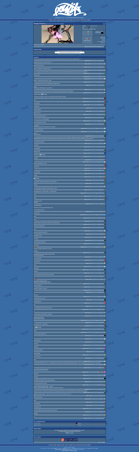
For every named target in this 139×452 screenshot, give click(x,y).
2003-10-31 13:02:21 (93, 98)
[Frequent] (105, 378)
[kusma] (105, 189)
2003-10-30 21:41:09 (94, 67)
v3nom (102, 303)
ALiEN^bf (102, 227)
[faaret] (105, 260)
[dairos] (105, 143)
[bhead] (105, 78)
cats (103, 85)
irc (97, 448)
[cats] (105, 85)
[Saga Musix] (105, 329)
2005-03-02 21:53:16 (95, 176)
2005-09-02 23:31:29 (94, 224)
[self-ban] (102, 252)
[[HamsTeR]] (105, 309)
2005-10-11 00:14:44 (95, 230)
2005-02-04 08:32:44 (94, 170)
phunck (62, 17)
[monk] (105, 276)
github (82, 449)
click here (71, 432)
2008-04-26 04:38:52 (93, 309)
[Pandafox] (105, 375)
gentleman (101, 269)
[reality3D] (105, 114)
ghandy (102, 146)
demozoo (103, 38)
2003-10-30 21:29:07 (95, 60)
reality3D (102, 114)
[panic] (105, 312)
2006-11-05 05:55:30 (93, 269)
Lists (74, 19)
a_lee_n (102, 73)
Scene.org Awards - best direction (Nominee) (98, 34)
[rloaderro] (105, 408)
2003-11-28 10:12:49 (93, 120)
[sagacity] (105, 92)
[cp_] (105, 279)
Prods (54, 19)
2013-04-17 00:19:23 (93, 385)
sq (103, 299)
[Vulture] (105, 150)
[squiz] (105, 342)
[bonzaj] (105, 176)
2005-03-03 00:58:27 (96, 180)
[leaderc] (105, 170)
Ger (103, 263)
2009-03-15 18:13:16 (96, 351)
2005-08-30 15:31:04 (94, 218)
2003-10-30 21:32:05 (95, 63)
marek (102, 168)
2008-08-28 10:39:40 (95, 325)
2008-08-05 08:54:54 (95, 316)
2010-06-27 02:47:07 (94, 361)
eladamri (102, 345)
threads (80, 53)
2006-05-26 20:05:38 (94, 243)
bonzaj (102, 176)
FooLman (102, 98)
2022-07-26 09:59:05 (96, 405)
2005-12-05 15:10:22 (95, 237)
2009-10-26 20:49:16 (93, 354)
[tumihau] (105, 153)
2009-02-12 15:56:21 (94, 345)
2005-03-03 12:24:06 (95, 189)
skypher (102, 67)
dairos (102, 143)
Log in (50, 19)
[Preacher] (105, 120)
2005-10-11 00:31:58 (96, 234)
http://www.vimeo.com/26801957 (41, 370)
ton (103, 292)
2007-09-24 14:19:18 (94, 287)
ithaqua (102, 243)
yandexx (102, 290)
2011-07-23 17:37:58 (92, 372)
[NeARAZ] (105, 218)
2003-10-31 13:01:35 (94, 92)
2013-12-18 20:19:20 (95, 389)
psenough (102, 161)
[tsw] (105, 136)
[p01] (105, 180)
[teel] (105, 111)
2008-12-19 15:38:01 (95, 338)
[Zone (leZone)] (105, 128)
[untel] (105, 335)
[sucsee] (105, 287)
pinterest (69, 53)
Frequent (102, 378)
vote (66, 17)
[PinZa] (105, 140)
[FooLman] (105, 98)
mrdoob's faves (37, 423)
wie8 (103, 240)
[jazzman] (105, 76)
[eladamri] (105, 345)
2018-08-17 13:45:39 (95, 399)
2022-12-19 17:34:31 (95, 411)
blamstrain (101, 354)
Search (78, 19)
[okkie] (105, 325)
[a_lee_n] (105, 73)
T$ (103, 351)
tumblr (73, 53)
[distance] (105, 392)
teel (103, 111)
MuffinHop (102, 385)
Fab (103, 402)
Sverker (102, 273)
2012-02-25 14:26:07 (95, 381)
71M (103, 358)
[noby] (105, 399)
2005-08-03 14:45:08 (96, 211)
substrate (102, 283)
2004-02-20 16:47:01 (91, 131)
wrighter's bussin (37, 425)
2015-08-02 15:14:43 (94, 392)
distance (102, 392)
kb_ (103, 306)
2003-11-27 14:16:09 (94, 114)
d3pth (103, 364)
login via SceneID (72, 440)
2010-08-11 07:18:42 (95, 364)
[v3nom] (105, 303)
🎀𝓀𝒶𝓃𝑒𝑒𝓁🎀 (101, 372)
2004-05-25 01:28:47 (94, 153)
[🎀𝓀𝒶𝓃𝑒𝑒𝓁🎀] (105, 372)
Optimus (102, 104)
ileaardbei (102, 101)
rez (103, 211)
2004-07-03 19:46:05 (95, 165)
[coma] (105, 124)
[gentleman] (105, 269)
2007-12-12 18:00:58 (96, 292)
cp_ (103, 279)
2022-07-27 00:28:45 (93, 408)
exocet (102, 199)
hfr (103, 405)
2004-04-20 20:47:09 (95, 140)
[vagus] (105, 117)
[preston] (105, 367)
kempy (102, 173)
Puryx (103, 381)
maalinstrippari (100, 193)
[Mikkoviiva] (105, 348)
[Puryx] (105, 381)
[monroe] (105, 266)
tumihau (102, 153)
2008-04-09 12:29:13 (95, 303)
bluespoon (38, 44)
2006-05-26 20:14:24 (91, 247)
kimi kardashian (100, 214)
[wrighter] (105, 418)
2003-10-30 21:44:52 (95, 70)
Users (66, 19)
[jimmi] (105, 411)
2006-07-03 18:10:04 (95, 257)
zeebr (103, 237)
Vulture (102, 150)
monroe (102, 266)
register (104, 442)
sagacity (102, 92)
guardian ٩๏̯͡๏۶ (101, 247)
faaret (103, 260)
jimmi (103, 411)
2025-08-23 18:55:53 (94, 418)
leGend (102, 361)
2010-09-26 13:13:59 (94, 367)
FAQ (85, 19)
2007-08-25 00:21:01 (96, 279)
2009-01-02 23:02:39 (95, 342)
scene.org (69, 448)
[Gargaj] (105, 70)
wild (90, 27)
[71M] (105, 358)
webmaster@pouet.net (75, 449)
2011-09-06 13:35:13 (93, 375)
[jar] (105, 108)
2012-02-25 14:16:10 (94, 378)
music (104, 39)
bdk (103, 203)
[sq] (105, 299)
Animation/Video (93, 26)
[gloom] (105, 63)
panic (103, 312)
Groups (58, 19)
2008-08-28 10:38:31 (96, 322)
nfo (104, 23)
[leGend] (105, 361)
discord (93, 448)
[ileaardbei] (105, 101)
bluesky (76, 53)
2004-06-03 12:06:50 (94, 156)
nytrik (103, 186)
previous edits (70, 433)
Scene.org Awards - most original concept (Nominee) (100, 34)
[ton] (105, 292)
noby (103, 399)
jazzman (102, 76)
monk (103, 276)
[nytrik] (105, 186)
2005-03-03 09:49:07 (95, 186)
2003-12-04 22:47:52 (95, 124)
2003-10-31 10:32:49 (94, 82)
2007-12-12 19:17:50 (94, 296)
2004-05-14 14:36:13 (94, 146)
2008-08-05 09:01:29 (91, 320)
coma (103, 124)
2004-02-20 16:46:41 (91, 128)
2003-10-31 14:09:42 (94, 104)
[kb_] (105, 306)
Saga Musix (101, 329)
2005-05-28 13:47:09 (96, 203)
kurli (103, 322)
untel (103, 335)
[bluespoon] (35, 44)
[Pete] (105, 159)
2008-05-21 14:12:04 (95, 312)
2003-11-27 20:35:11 (95, 117)
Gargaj (102, 70)
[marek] (105, 168)
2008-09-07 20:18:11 (92, 329)
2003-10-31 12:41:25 (95, 89)
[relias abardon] (105, 332)
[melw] (104, 46)
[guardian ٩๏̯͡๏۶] (105, 247)
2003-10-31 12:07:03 (96, 85)
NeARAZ (102, 218)
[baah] (105, 389)
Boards (70, 19)
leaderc (102, 170)
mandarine (59, 448)
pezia (103, 316)
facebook (63, 53)
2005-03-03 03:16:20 (96, 183)
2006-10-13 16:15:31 (96, 263)
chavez (102, 196)
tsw (103, 136)
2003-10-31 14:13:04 (96, 108)
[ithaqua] (105, 243)
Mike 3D (102, 156)
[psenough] (105, 161)
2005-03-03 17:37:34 (91, 193)
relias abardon (101, 332)
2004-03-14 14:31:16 (96, 136)
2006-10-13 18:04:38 (94, 266)
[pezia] (105, 316)
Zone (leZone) (101, 128)
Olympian (102, 415)
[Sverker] (105, 273)
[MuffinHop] (105, 385)
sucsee (102, 287)
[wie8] (105, 240)
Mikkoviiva (101, 348)
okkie (103, 325)
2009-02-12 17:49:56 (93, 348)
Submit (88, 19)
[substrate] (105, 283)
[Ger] (105, 263)
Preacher (102, 120)
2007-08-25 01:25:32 (93, 283)
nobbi (103, 257)
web (62, 23)
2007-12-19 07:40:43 (96, 299)
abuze (102, 230)
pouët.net (43, 448)
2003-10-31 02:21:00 (94, 76)
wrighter (102, 418)
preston (102, 367)
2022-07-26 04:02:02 (96, 402)
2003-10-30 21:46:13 (94, 73)
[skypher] (105, 67)
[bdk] (105, 203)
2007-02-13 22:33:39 (95, 276)
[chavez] (105, 196)
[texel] (105, 338)
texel (103, 338)
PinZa (102, 140)
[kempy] (105, 173)
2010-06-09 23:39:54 (96, 358)
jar (103, 108)
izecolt (102, 89)
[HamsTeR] (101, 309)
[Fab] (105, 402)
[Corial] (105, 165)
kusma (102, 189)
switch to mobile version (69, 447)
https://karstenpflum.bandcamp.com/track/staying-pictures (58, 394)
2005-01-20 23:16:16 (95, 168)
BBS (82, 19)
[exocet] (105, 199)
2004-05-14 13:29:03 (95, 143)
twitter (66, 53)
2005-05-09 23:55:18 (94, 196)
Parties (62, 19)
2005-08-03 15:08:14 (91, 214)
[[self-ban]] (105, 252)
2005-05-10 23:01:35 (95, 199)
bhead (102, 78)
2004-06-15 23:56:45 (93, 161)
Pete (103, 159)
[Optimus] (105, 104)
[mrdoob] (76, 423)
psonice (102, 82)
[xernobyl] (105, 296)
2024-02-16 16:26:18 (93, 415)
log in (99, 442)
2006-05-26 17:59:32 (95, 240)
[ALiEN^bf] (105, 227)
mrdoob (79, 423)
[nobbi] (105, 257)
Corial (102, 165)
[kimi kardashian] (105, 214)
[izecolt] (105, 89)
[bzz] (105, 234)
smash (102, 221)
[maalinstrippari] (105, 193)
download (103, 37)
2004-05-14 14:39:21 (94, 150)
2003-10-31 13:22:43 (93, 101)
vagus (102, 117)
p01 (103, 180)
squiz (103, 342)
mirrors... (103, 42)
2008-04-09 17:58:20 (96, 306)
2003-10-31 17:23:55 (96, 111)
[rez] (105, 211)
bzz (103, 234)
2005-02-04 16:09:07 (95, 173)
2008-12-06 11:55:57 (95, 335)
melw (103, 46)
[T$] (105, 351)
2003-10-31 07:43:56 (95, 78)
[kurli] (105, 322)
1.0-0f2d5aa (48, 448)
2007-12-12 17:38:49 (94, 290)
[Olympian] (105, 415)
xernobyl (102, 296)
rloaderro (102, 408)
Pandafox (102, 375)
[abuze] (105, 230)
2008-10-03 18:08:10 (91, 332)
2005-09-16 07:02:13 (93, 227)
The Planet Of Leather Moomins (54, 23)
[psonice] (105, 82)
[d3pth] (105, 364)
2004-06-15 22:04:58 (95, 159)
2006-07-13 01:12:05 (95, 260)
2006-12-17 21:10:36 (94, 273)
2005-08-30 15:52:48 (95, 221)
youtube (103, 41)
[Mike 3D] (105, 156)
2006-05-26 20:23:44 (93, 252)
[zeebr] (105, 237)
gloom (102, 63)
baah (103, 389)
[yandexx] (105, 290)
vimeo (103, 40)
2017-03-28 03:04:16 (96, 395)
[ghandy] (105, 146)
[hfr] (105, 405)
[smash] (105, 221)
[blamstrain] (105, 354)
